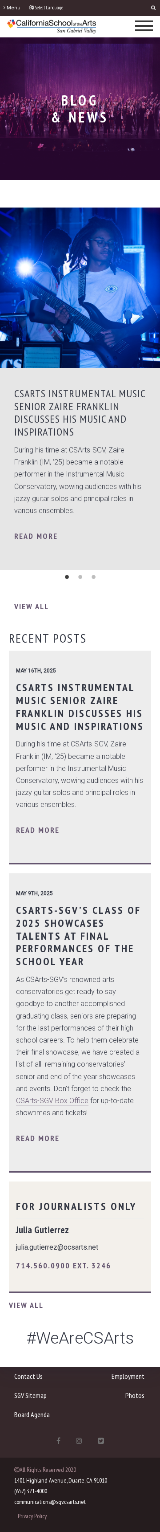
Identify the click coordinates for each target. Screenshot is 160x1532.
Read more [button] (36, 536)
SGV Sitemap (30, 1395)
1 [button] (66, 576)
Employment (128, 1376)
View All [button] (31, 606)
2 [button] (80, 576)
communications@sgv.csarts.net (50, 1502)
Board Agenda (32, 1414)
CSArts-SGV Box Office (52, 1100)
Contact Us (28, 1376)
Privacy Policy (32, 1516)
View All (26, 1305)
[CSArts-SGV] (51, 26)
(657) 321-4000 (30, 1491)
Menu (12, 8)
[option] (80, 389)
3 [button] (93, 576)
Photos (134, 1395)
